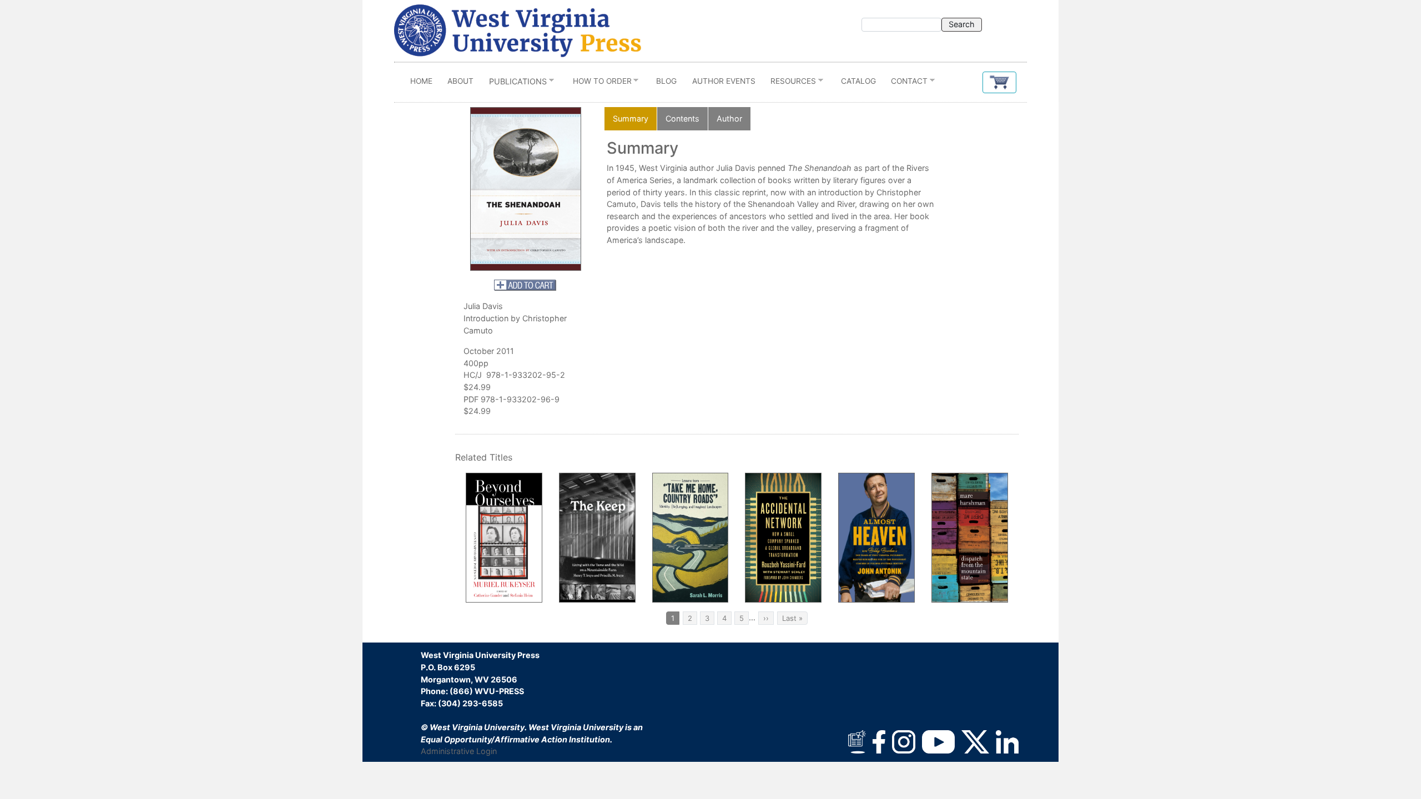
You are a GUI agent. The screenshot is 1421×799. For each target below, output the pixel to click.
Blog (666, 81)
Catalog (858, 81)
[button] (999, 82)
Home (421, 81)
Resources (789, 83)
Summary (630, 118)
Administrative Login (459, 751)
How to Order (598, 83)
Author (729, 118)
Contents (682, 118)
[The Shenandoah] (525, 189)
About (460, 81)
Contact (906, 83)
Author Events (723, 81)
